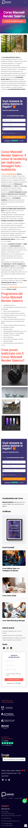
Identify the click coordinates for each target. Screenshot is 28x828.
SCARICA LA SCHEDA (14, 679)
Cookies (10, 798)
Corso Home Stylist (9, 595)
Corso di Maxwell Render (9, 174)
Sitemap (4, 798)
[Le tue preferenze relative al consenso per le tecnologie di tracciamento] (25, 825)
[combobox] (3, 128)
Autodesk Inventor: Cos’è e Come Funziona (12, 635)
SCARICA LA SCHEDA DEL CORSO (14, 21)
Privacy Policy (18, 133)
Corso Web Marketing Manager (13, 620)
